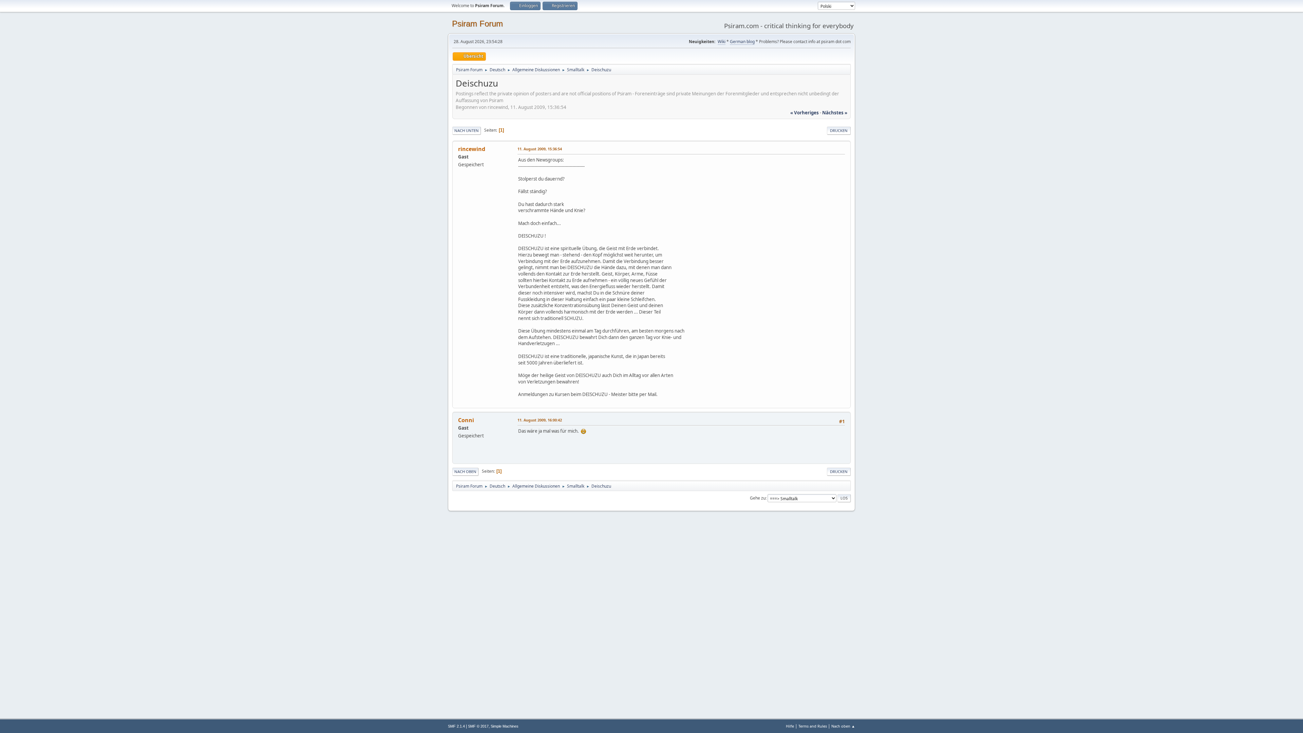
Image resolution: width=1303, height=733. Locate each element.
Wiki (721, 41)
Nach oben (465, 471)
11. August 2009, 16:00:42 (539, 419)
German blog (742, 41)
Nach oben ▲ (843, 726)
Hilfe (790, 726)
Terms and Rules (812, 726)
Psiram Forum (477, 23)
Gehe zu (758, 498)
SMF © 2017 (478, 726)
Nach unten (466, 130)
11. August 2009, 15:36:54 (539, 148)
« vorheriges (804, 113)
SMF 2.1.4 (456, 726)
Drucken (839, 130)
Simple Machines (504, 726)
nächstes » (834, 113)
